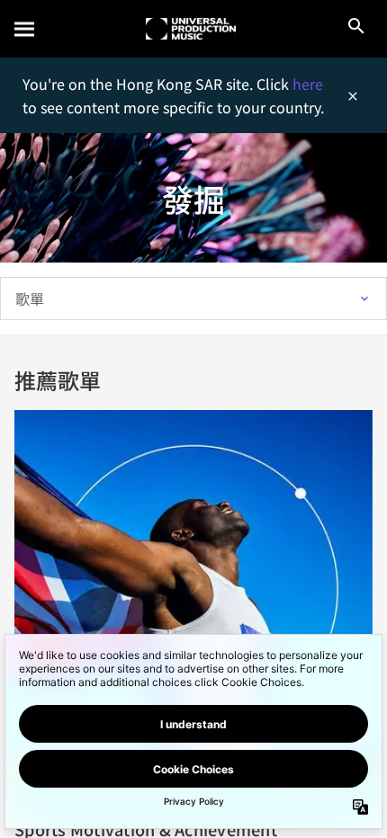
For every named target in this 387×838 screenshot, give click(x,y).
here (307, 83)
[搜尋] (25, 28)
